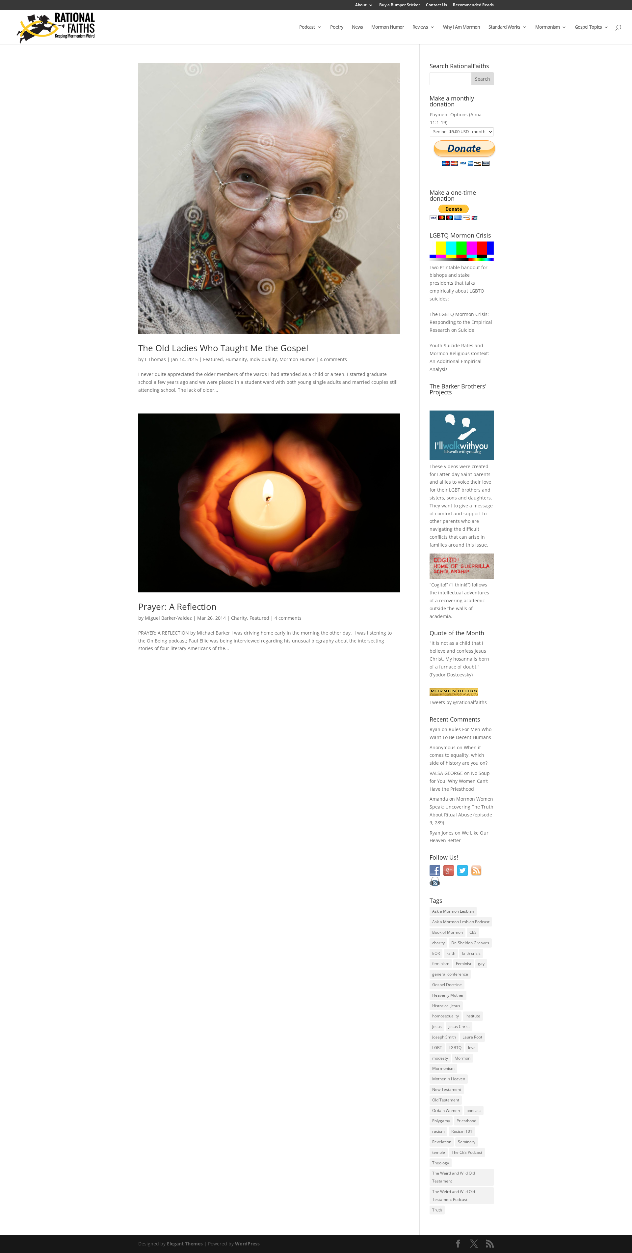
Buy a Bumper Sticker (399, 5)
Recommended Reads (473, 5)
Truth (437, 1210)
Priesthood (466, 1121)
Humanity (236, 359)
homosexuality (445, 1016)
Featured (213, 359)
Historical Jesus (446, 1006)
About (361, 5)
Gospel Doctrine (447, 984)
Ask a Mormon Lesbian (453, 911)
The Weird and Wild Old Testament (453, 1177)
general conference (450, 974)
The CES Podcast (467, 1152)
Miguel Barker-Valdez (168, 618)
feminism (440, 963)
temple (438, 1152)
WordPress (247, 1243)
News (357, 27)
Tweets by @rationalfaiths (458, 702)
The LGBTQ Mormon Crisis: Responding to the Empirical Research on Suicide (461, 322)
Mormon (462, 1058)
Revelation (441, 1142)
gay (481, 963)
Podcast (307, 27)
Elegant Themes (185, 1243)
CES (473, 932)
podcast (473, 1110)
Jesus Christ (459, 1026)
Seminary (466, 1142)
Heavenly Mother (448, 995)
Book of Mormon (447, 932)
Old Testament (445, 1100)
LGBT (454, 490)
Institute (472, 1016)
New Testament (446, 1089)
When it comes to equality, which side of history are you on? (458, 755)
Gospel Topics (588, 27)
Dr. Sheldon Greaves (470, 943)
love (472, 1047)
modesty (440, 1058)
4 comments (333, 359)
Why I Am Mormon (461, 27)
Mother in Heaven (448, 1079)
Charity (239, 618)
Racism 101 (461, 1131)
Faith (450, 953)
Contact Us (436, 5)
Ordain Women (446, 1110)
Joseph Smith (444, 1037)
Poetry (336, 27)
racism (438, 1131)
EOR (436, 953)
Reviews (420, 27)
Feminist (463, 963)
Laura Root (472, 1037)
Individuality (263, 359)
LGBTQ (455, 1047)
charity (438, 943)
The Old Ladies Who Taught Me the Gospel (223, 348)
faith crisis (471, 953)
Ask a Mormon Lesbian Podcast (460, 922)
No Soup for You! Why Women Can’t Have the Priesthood (460, 781)
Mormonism (547, 27)
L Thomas (155, 359)
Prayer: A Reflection (177, 606)
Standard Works (504, 27)
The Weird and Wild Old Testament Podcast (453, 1195)
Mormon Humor (387, 27)
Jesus (437, 1026)
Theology (440, 1163)
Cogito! (438, 585)
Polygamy (441, 1121)
